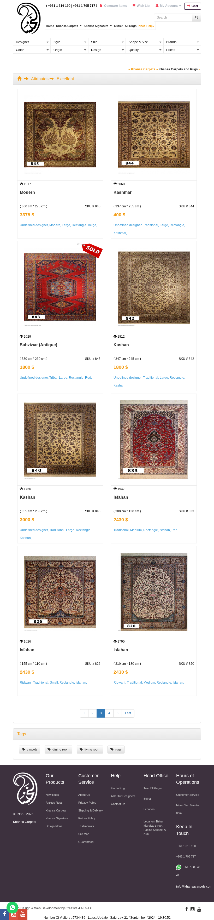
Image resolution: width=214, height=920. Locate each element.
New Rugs (52, 794)
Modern (27, 192)
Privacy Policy (87, 802)
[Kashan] (154, 287)
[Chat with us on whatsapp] (12, 907)
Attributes (40, 79)
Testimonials (86, 826)
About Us (84, 794)
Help (116, 775)
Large (66, 225)
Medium (136, 530)
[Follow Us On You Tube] (22, 914)
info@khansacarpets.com (194, 886)
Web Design (22, 908)
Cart (194, 6)
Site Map (83, 834)
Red (88, 377)
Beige (92, 225)
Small (54, 682)
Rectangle (79, 225)
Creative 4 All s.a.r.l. (79, 908)
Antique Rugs (54, 802)
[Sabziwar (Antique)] (60, 287)
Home (50, 25)
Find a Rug (118, 788)
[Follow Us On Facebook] (4, 914)
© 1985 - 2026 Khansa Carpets (24, 818)
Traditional (150, 225)
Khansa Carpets (67, 25)
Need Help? (146, 25)
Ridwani (26, 682)
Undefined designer (34, 225)
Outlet (118, 25)
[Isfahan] (154, 439)
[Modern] (60, 135)
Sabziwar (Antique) (38, 345)
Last (128, 713)
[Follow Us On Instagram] (13, 914)
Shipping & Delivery (90, 810)
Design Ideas (54, 826)
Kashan (121, 345)
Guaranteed (85, 841)
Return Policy (86, 818)
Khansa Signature (96, 25)
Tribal (53, 377)
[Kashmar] (154, 135)
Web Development (47, 908)
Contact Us (118, 803)
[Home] (20, 79)
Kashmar (123, 192)
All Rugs (130, 25)
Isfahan (121, 497)
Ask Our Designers (123, 796)
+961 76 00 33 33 (188, 870)
